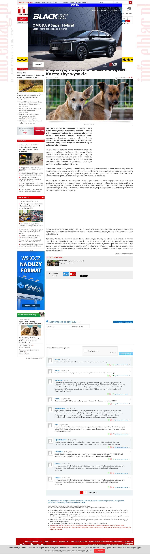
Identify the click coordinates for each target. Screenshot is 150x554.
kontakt (46, 541)
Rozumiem (99, 551)
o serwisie (54, 541)
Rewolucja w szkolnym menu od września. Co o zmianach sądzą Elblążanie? (31, 206)
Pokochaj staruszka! (26, 345)
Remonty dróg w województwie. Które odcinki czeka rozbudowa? (30, 241)
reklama (104, 541)
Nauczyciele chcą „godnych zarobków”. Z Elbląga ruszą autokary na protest (31, 225)
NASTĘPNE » (93, 493)
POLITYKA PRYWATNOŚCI (79, 541)
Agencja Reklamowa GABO (124, 544)
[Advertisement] (113, 143)
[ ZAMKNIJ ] (75, 5)
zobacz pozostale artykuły (34, 358)
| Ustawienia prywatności (128, 542)
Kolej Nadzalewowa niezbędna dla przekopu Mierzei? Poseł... (30, 76)
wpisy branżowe (94, 541)
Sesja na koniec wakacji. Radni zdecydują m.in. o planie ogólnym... (29, 117)
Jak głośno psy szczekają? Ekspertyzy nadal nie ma (71, 262)
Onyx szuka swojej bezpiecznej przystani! (29, 351)
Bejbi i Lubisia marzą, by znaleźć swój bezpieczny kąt (31, 323)
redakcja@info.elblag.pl (33, 541)
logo (60, 541)
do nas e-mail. (80, 503)
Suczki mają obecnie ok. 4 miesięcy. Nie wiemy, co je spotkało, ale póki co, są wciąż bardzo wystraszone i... (30, 339)
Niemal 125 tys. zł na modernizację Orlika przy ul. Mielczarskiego (30, 103)
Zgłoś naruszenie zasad (121, 365)
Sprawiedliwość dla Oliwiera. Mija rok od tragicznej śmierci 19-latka (31, 174)
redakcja (66, 541)
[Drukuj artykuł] (116, 80)
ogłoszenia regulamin (115, 541)
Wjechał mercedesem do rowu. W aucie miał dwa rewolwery (30, 109)
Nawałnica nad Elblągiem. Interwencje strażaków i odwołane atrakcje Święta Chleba (30, 179)
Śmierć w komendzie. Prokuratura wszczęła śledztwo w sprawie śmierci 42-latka (31, 185)
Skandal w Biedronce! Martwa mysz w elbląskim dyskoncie (29, 149)
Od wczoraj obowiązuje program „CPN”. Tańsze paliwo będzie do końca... (31, 231)
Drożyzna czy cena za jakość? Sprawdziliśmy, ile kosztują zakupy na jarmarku (31, 169)
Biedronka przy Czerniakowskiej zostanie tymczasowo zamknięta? (30, 190)
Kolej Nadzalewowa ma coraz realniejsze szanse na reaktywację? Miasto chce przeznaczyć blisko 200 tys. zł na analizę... (30, 96)
